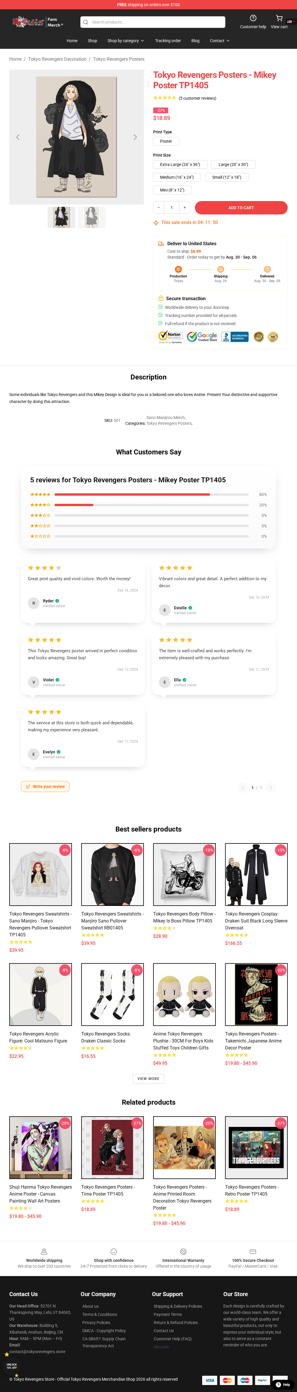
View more (148, 1079)
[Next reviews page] (271, 787)
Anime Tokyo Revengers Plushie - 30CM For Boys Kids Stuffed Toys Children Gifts (183, 1041)
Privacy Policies (96, 1322)
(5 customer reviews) (197, 98)
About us (90, 1306)
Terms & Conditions (99, 1314)
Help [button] (286, 1385)
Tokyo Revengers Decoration (57, 59)
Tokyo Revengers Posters (118, 59)
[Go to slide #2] (92, 217)
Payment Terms (168, 1314)
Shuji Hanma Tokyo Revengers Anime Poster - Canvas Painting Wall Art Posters (40, 1194)
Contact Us (164, 1330)
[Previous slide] (18, 137)
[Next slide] (135, 137)
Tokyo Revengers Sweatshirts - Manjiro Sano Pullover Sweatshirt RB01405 (112, 921)
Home (15, 59)
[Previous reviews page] (243, 787)
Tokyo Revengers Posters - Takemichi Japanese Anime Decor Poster (253, 1041)
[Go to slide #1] (61, 217)
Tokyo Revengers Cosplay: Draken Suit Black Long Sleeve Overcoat (256, 921)
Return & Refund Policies (176, 1322)
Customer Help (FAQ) (173, 1339)
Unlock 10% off (12, 1366)
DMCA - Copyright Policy (104, 1330)
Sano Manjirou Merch (165, 417)
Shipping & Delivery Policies (178, 1306)
